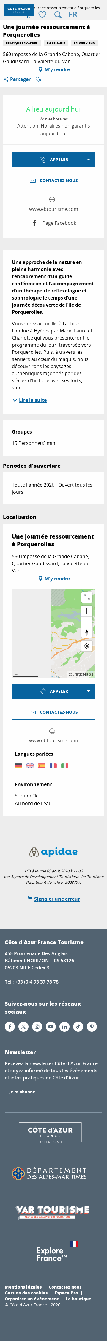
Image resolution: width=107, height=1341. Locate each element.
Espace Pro (66, 1293)
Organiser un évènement (32, 1299)
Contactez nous (65, 1287)
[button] (58, 15)
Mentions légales (23, 1287)
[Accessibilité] (28, 15)
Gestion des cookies (26, 1293)
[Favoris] (43, 15)
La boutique (78, 1299)
